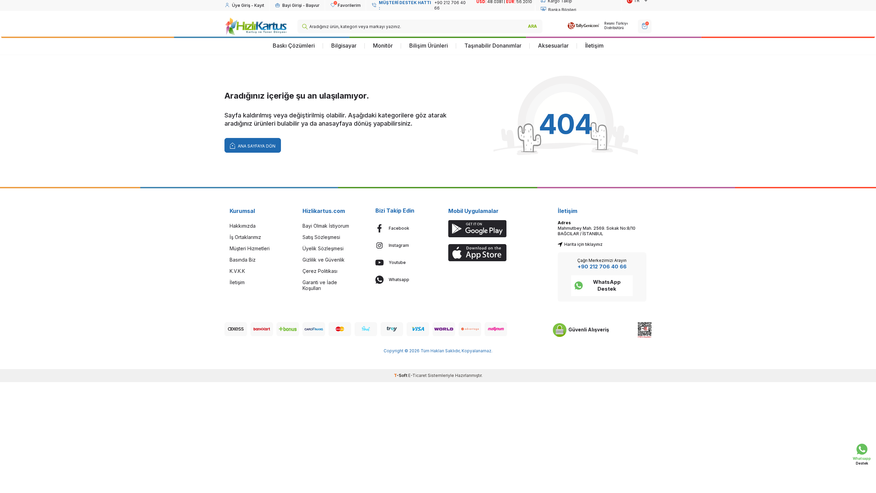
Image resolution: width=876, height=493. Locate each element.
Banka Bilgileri (562, 9)
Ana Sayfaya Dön (256, 146)
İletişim (594, 45)
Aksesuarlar (553, 45)
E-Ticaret (417, 375)
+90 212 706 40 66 (602, 266)
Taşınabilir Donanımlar (492, 45)
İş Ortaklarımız (245, 237)
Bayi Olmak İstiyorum (325, 226)
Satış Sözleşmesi (321, 237)
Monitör (383, 45)
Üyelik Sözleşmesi (323, 248)
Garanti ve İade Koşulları (319, 285)
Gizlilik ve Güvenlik (323, 260)
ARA (532, 26)
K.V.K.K (237, 271)
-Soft (401, 375)
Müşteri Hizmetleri (250, 248)
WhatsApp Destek (607, 285)
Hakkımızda (243, 226)
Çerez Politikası (319, 271)
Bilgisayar (344, 45)
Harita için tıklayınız (583, 244)
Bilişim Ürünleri (428, 45)
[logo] (255, 26)
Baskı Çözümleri (294, 45)
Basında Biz (243, 260)
